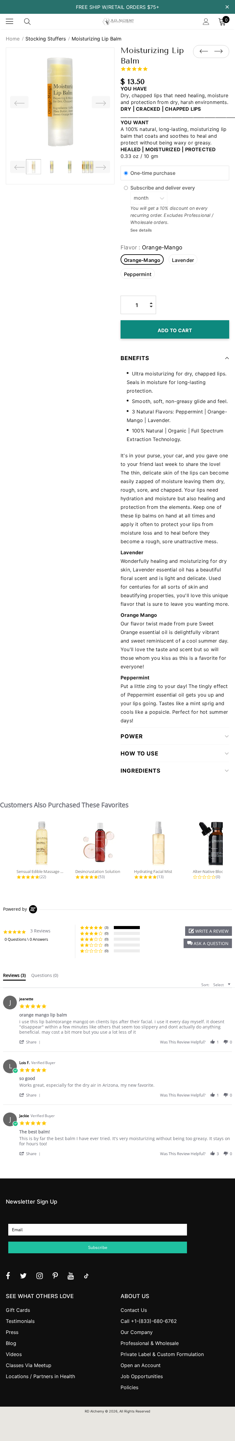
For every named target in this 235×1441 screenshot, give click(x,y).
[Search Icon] (33, 21)
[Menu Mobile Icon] (9, 21)
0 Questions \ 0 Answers (26, 939)
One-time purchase (152, 173)
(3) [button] (106, 927)
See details (141, 230)
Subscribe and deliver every (163, 188)
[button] (208, 943)
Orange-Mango (142, 260)
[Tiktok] (86, 1275)
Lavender (183, 260)
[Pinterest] (55, 1275)
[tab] (14, 977)
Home (13, 39)
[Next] (101, 102)
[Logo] (118, 21)
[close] (227, 6)
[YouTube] (71, 1275)
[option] (60, 102)
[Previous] (19, 102)
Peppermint (137, 274)
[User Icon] (206, 21)
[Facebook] (8, 1275)
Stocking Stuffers (45, 39)
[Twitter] (23, 1275)
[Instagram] (39, 1275)
